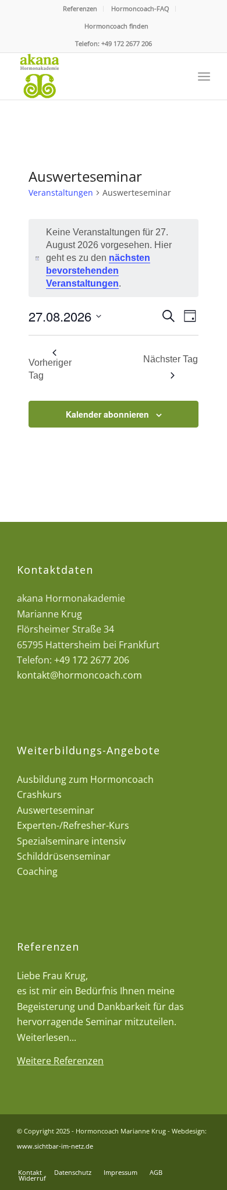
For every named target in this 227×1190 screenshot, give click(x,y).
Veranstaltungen (61, 192)
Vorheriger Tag (50, 369)
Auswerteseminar (55, 810)
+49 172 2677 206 (126, 43)
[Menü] (204, 76)
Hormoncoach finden (116, 26)
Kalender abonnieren (107, 414)
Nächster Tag (170, 359)
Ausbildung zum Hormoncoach (85, 779)
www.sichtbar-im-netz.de (55, 1146)
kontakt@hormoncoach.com (79, 675)
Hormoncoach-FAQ (140, 8)
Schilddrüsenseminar (64, 856)
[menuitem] (80, 9)
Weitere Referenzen (60, 1060)
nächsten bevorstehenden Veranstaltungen (98, 270)
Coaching (37, 871)
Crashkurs (39, 794)
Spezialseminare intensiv (71, 841)
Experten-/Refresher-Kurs (73, 825)
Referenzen (80, 8)
